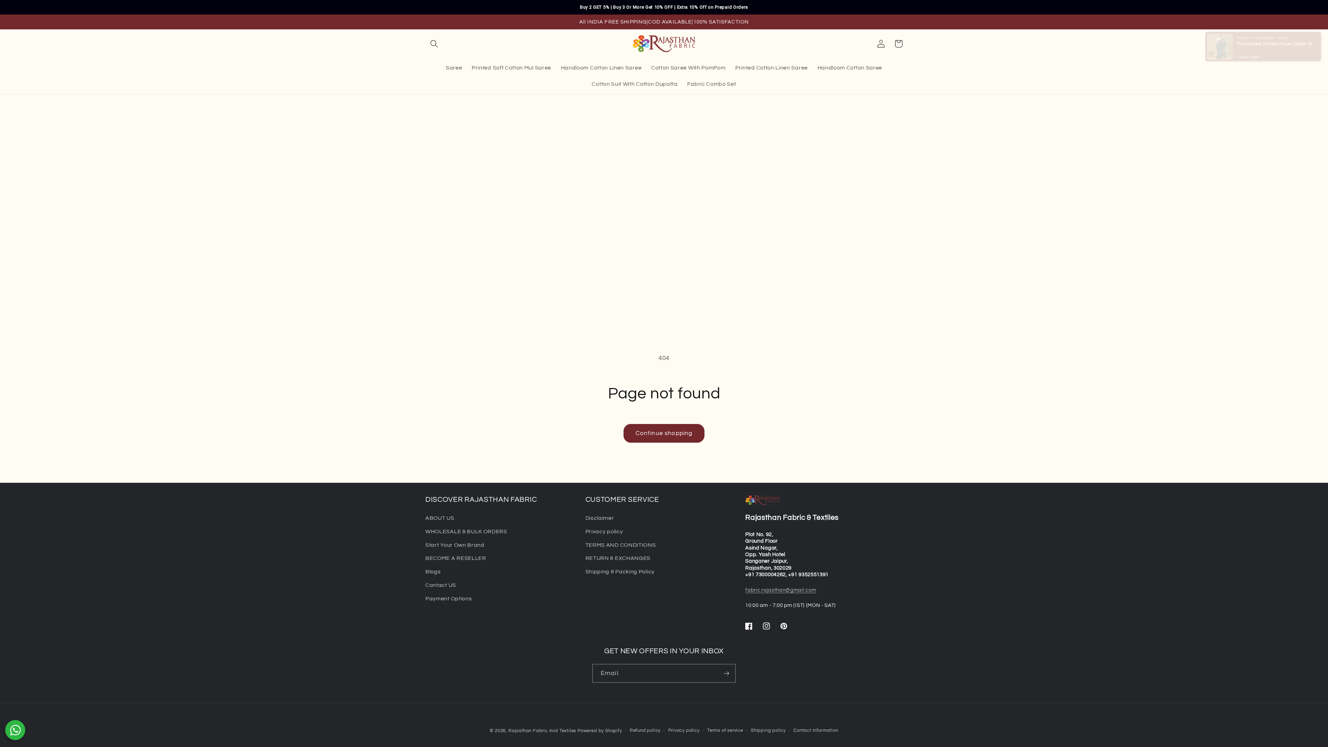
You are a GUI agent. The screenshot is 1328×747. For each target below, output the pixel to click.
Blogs (433, 571)
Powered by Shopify (600, 731)
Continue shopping (664, 433)
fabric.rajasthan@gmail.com (780, 590)
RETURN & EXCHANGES (618, 558)
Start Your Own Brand (455, 545)
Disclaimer (599, 518)
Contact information (815, 730)
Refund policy (645, 730)
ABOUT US (439, 518)
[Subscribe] (726, 673)
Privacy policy (604, 531)
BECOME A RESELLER (455, 558)
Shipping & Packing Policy (620, 571)
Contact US (440, 585)
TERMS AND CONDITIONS (620, 545)
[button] (434, 44)
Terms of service (725, 730)
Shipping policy (768, 730)
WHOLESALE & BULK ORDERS (466, 531)
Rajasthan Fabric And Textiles (542, 731)
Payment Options (448, 598)
